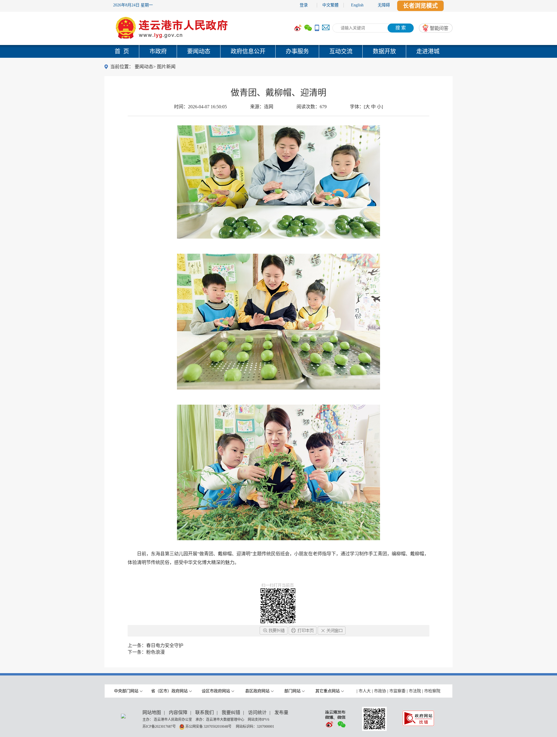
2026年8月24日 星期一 (133, 5)
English (357, 5)
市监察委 (397, 691)
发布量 (281, 712)
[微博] (297, 28)
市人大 (365, 691)
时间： (200, 106)
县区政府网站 (257, 691)
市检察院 (432, 691)
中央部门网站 (126, 691)
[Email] (326, 28)
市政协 (380, 691)
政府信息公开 (248, 51)
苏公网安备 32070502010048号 (208, 726)
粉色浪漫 (155, 652)
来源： (261, 106)
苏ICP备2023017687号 (159, 726)
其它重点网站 (327, 691)
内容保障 (178, 712)
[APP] (317, 28)
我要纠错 (231, 712)
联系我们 (204, 712)
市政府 (158, 51)
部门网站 (292, 691)
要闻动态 (198, 51)
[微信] (308, 28)
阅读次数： (311, 106)
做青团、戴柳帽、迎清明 (278, 92)
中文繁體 (330, 5)
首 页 (122, 51)
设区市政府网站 (216, 691)
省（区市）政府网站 (169, 691)
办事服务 (297, 51)
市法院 (415, 691)
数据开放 (384, 51)
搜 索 (400, 27)
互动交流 (340, 51)
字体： (366, 106)
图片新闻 (166, 66)
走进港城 (428, 51)
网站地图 (151, 712)
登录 (304, 5)
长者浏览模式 (420, 6)
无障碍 (384, 5)
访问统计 (257, 712)
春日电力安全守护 (164, 645)
